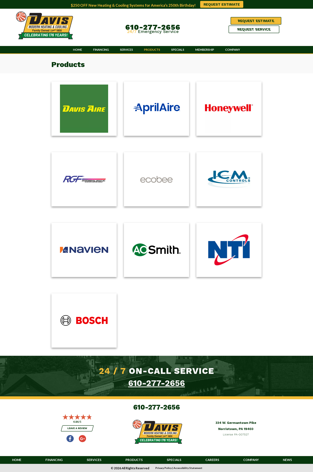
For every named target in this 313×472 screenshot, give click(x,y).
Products (152, 49)
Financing (101, 49)
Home (77, 49)
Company (232, 49)
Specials (177, 49)
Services (126, 49)
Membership (204, 49)
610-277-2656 (152, 27)
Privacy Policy (163, 468)
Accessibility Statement (188, 468)
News (287, 460)
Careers (212, 460)
